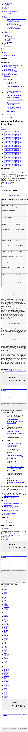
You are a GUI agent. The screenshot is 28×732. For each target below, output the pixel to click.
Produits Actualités (8, 522)
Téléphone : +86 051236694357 (11, 496)
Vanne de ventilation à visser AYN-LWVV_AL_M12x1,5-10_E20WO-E (15, 468)
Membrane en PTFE (5, 536)
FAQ (5, 44)
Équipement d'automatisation (13, 28)
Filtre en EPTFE (12, 535)
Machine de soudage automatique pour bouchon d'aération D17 (15, 421)
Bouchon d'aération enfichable (14, 21)
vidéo (5, 31)
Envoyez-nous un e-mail (6, 183)
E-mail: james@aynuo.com (10, 497)
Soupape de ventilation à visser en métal (15, 369)
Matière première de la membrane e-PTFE (16, 19)
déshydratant (10, 29)
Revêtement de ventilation (13, 24)
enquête (22, 489)
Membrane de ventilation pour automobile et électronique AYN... (14, 445)
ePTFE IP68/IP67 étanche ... (15, 112)
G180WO (9, 117)
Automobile (9, 36)
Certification (9, 33)
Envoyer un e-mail (5, 539)
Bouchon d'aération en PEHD (14, 25)
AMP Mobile (6, 532)
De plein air (9, 42)
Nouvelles (6, 43)
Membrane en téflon (16, 533)
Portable (8, 39)
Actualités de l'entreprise (9, 520)
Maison (5, 16)
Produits (5, 17)
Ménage (8, 40)
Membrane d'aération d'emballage (13, 103)
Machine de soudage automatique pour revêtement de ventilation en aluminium (15, 481)
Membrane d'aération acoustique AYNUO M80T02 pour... (15, 433)
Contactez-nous (7, 46)
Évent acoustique (11, 27)
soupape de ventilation (12, 23)
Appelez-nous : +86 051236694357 (9, 11)
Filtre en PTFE (20, 535)
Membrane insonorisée (6, 533)
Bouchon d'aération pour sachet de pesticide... (14, 96)
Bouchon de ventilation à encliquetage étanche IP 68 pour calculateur (15, 456)
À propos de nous (8, 32)
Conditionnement (11, 38)
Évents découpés (10, 20)
